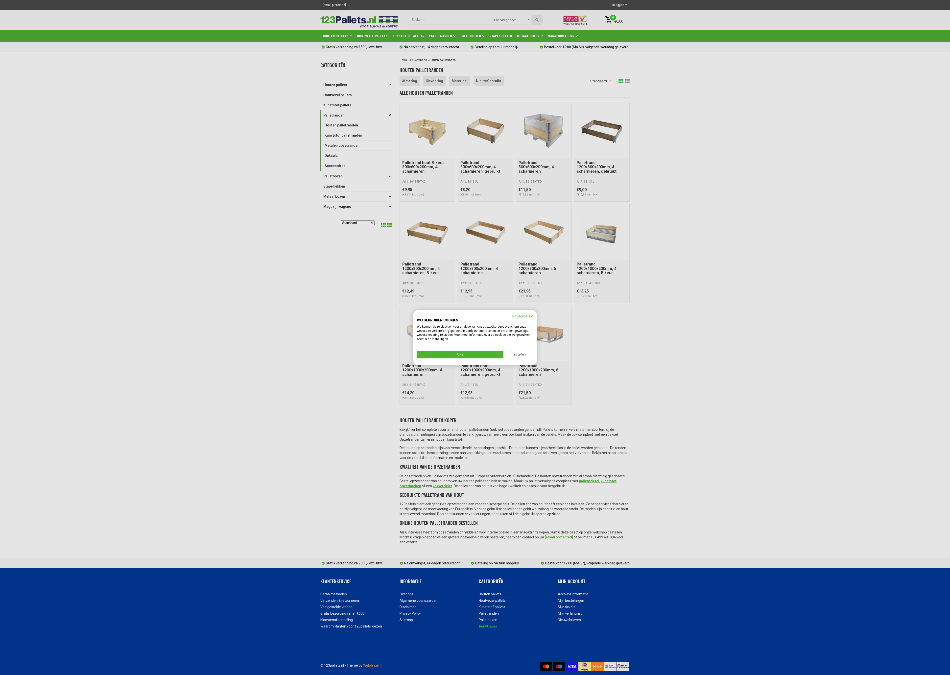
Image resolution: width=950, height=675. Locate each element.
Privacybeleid (522, 316)
